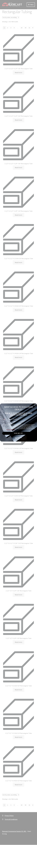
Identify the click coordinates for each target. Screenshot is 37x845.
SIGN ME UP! (18, 433)
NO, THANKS (18, 437)
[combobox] (5, 419)
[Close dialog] (35, 405)
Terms (14, 429)
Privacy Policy (9, 429)
